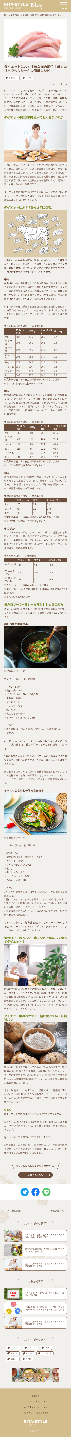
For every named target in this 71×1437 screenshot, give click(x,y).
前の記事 (16, 1211)
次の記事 (55, 1211)
